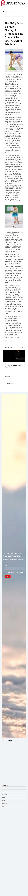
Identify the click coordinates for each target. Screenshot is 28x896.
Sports (3, 800)
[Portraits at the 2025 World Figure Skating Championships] (14, 356)
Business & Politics (6, 791)
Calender (4, 797)
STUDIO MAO (7, 741)
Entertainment (5, 803)
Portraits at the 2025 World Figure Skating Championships (13, 366)
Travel (3, 788)
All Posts (5, 11)
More (11, 11)
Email (6, 565)
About (3, 806)
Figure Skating (8, 340)
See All (21, 347)
